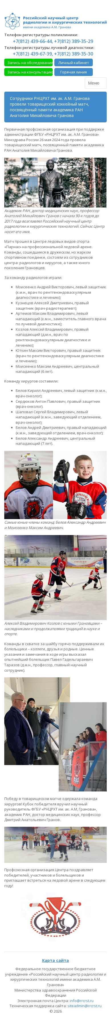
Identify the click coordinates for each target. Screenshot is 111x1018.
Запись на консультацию (30, 72)
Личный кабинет (73, 62)
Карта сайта (55, 960)
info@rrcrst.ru (82, 1000)
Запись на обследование (30, 62)
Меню (94, 83)
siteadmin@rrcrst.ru (84, 1005)
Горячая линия (73, 72)
